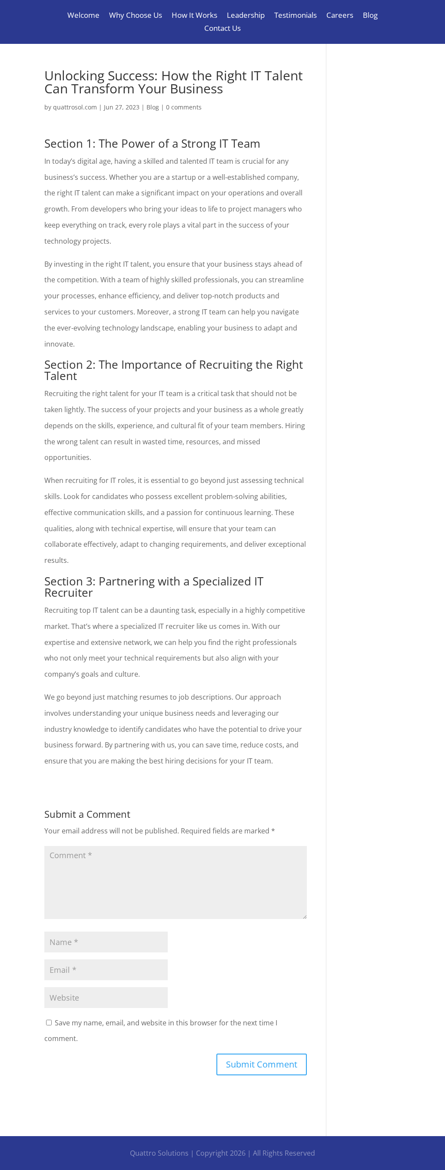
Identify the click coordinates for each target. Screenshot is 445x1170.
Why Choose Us (135, 16)
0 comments (184, 107)
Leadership (246, 16)
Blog (370, 16)
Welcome (83, 16)
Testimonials (295, 16)
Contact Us (222, 29)
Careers (339, 16)
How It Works (194, 16)
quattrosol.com (75, 107)
